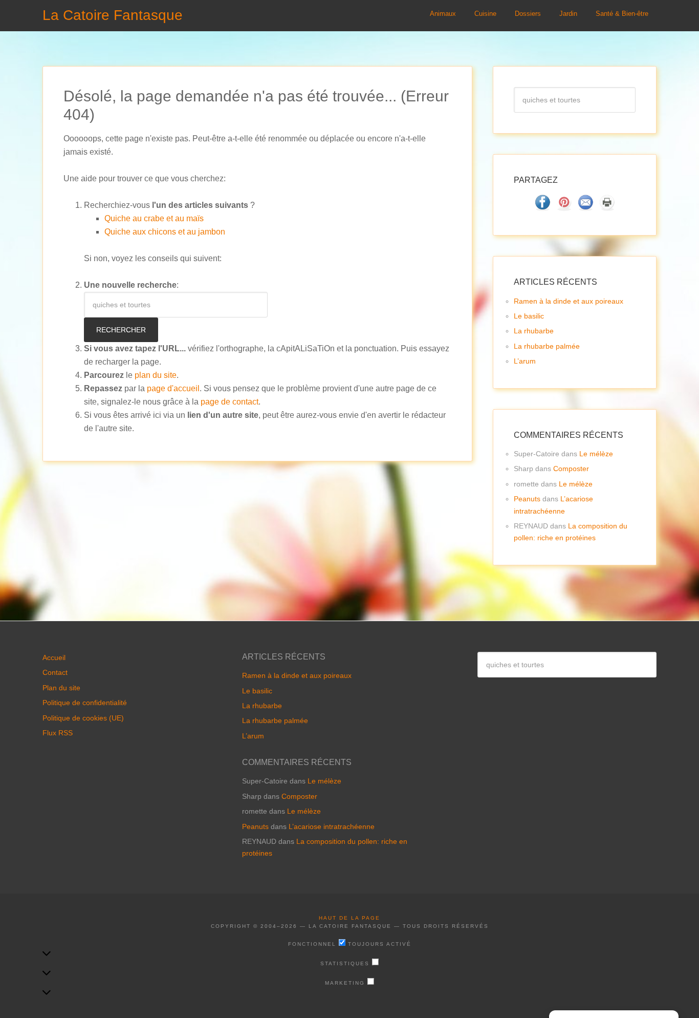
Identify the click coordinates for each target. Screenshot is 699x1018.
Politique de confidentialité (84, 702)
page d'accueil (173, 388)
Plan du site (61, 688)
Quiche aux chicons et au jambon (164, 231)
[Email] (585, 207)
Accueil (53, 657)
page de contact (229, 401)
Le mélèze (596, 454)
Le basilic (529, 316)
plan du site (156, 375)
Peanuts (527, 499)
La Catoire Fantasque (112, 15)
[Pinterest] (564, 207)
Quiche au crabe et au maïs (154, 218)
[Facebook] (542, 207)
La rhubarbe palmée (547, 346)
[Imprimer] (607, 207)
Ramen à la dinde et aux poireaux (568, 301)
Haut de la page (349, 918)
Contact (55, 672)
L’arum (525, 361)
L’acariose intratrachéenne (332, 826)
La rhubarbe (534, 331)
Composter (571, 468)
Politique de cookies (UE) (83, 718)
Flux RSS (57, 733)
